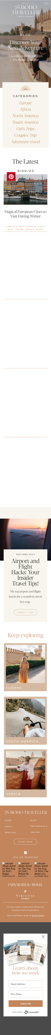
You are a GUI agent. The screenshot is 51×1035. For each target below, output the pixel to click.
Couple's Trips (15, 227)
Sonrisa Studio (37, 915)
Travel (19, 229)
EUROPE (31, 227)
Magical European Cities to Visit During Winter (25, 214)
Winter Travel (35, 229)
